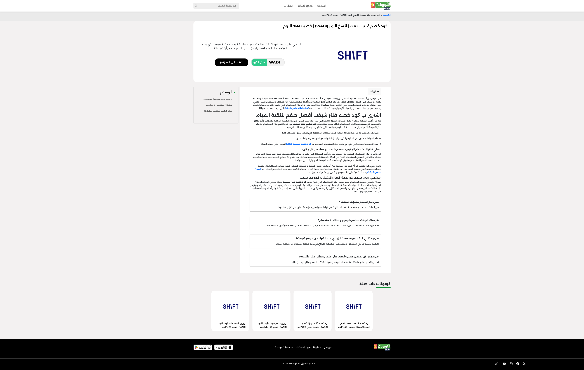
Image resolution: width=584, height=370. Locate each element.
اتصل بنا (288, 5)
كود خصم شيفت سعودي (217, 110)
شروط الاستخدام (303, 347)
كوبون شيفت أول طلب (219, 104)
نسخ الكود (259, 62)
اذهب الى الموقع (231, 62)
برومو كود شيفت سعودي (217, 99)
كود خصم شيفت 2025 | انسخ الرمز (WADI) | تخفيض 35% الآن (354, 325)
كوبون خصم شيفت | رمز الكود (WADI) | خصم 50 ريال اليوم (272, 325)
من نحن (328, 347)
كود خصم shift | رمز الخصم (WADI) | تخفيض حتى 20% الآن (312, 325)
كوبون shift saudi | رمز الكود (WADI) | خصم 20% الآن (232, 325)
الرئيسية (321, 5)
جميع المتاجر (305, 5)
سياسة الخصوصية (284, 347)
